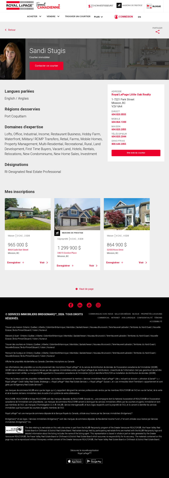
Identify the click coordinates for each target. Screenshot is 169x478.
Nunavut (43, 330)
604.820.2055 (119, 129)
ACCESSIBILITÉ (156, 321)
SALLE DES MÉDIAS (123, 314)
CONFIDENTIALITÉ (144, 318)
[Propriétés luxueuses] (130, 6)
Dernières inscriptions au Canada (60, 361)
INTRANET (115, 318)
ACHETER (32, 16)
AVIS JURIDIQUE (128, 318)
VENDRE (51, 16)
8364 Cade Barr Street (18, 249)
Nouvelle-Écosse (12, 347)
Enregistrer (13, 262)
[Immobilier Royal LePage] (33, 6)
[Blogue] (153, 6)
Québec (34, 327)
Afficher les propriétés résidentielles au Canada (25, 361)
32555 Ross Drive (115, 249)
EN (139, 17)
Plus (97, 17)
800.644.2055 (119, 144)
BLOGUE (135, 314)
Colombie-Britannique (55, 327)
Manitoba (70, 327)
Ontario (26, 327)
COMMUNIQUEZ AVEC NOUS (101, 314)
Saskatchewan (82, 327)
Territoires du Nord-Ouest (141, 327)
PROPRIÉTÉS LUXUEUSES (151, 314)
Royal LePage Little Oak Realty (131, 94)
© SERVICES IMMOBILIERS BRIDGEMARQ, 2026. (35, 314)
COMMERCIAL (104, 318)
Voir (42, 262)
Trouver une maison (13, 327)
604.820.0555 (119, 114)
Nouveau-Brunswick (98, 327)
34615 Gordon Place (67, 253)
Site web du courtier (136, 153)
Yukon (35, 330)
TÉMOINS (158, 318)
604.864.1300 (119, 122)
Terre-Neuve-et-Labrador (119, 327)
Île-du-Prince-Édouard (22, 330)
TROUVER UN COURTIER (77, 16)
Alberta (42, 327)
